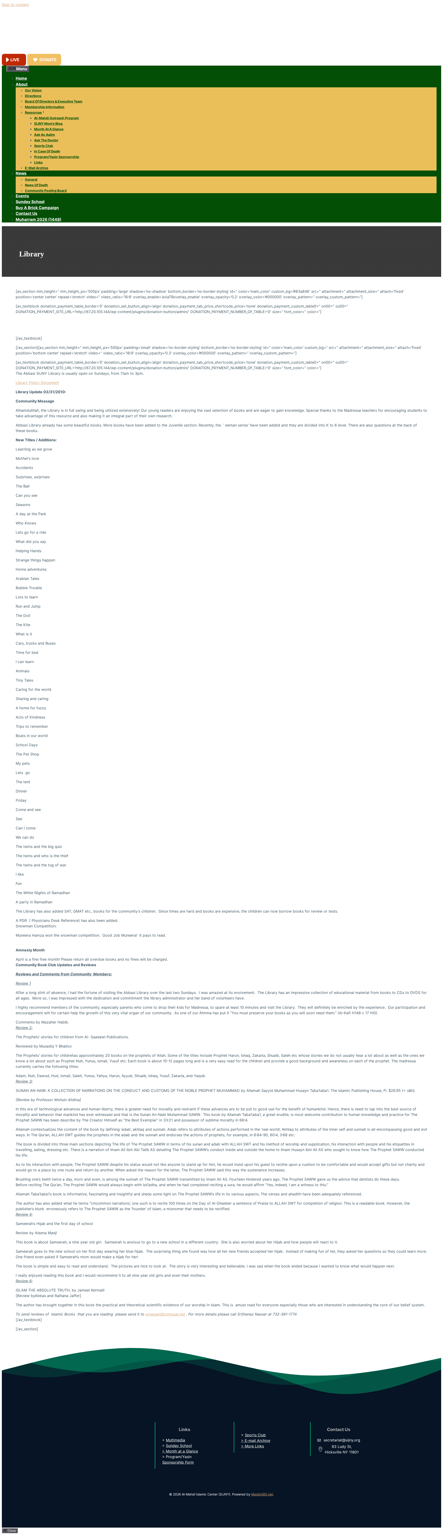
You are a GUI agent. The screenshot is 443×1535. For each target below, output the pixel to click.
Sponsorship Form (178, 1462)
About (22, 84)
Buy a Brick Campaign (37, 207)
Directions (33, 96)
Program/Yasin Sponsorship (56, 157)
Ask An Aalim (44, 135)
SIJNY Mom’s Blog (48, 123)
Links (38, 162)
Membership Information (44, 107)
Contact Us (26, 213)
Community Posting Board (46, 190)
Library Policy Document (37, 382)
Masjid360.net (262, 1494)
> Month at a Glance (180, 1451)
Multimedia (175, 1440)
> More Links (252, 1446)
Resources (33, 112)
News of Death (36, 185)
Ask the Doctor (46, 140)
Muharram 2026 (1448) (38, 219)
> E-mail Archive (255, 1440)
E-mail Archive (36, 168)
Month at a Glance (48, 129)
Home (21, 78)
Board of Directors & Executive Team (53, 101)
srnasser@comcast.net (165, 1314)
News (21, 173)
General (31, 179)
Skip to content (15, 4)
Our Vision (33, 90)
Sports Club (43, 146)
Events (22, 196)
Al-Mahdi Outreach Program (56, 118)
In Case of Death (47, 151)
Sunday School (30, 201)
